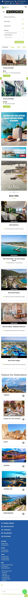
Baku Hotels (5, 543)
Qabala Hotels (5, 545)
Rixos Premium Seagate (14, 360)
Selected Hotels (8, 526)
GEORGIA (7, 465)
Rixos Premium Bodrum (14, 292)
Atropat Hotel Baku (8, 68)
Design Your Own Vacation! (12, 418)
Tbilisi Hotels (5, 550)
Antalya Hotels (5, 558)
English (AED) (21, 3)
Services (5, 574)
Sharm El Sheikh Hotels (7, 564)
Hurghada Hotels (6, 568)
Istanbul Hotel (5, 556)
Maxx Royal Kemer (14, 225)
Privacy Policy (6, 577)
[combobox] (14, 33)
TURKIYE (6, 395)
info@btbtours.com (9, 1)
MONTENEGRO (8, 513)
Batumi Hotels (5, 551)
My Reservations (7, 579)
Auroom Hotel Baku (8, 98)
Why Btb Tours (6, 575)
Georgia (12, 47)
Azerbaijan (3, 541)
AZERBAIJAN (8, 489)
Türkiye (18, 47)
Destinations (7, 533)
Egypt (24, 47)
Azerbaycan (5, 47)
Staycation (7, 530)
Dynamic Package (8, 523)
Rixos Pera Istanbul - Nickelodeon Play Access (14, 326)
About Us (5, 572)
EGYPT (6, 442)
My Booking (7, 536)
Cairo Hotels (5, 566)
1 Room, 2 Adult (8, 37)
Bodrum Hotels (5, 559)
